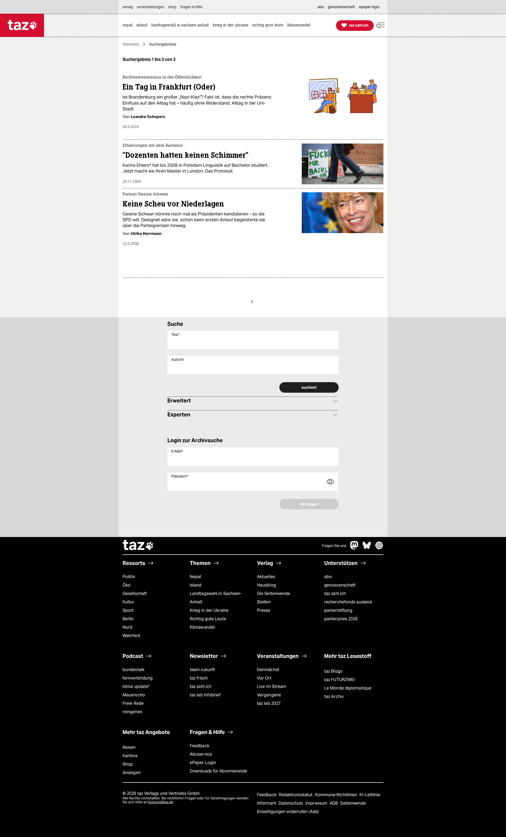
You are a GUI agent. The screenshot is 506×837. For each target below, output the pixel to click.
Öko (126, 585)
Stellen (264, 602)
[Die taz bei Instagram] (379, 548)
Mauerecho (134, 695)
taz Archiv (334, 696)
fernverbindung (138, 678)
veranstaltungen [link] (150, 6)
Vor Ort (264, 678)
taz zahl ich (335, 593)
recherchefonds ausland (348, 602)
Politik (129, 576)
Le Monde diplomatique (347, 688)
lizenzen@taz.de (160, 802)
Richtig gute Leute (208, 619)
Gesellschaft (135, 593)
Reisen (129, 747)
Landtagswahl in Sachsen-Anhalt (215, 598)
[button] (380, 25)
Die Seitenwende (273, 593)
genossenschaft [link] (341, 6)
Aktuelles (266, 576)
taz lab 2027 (269, 703)
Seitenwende (353, 803)
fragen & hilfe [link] (191, 6)
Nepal (195, 576)
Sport (128, 610)
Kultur (128, 602)
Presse (263, 610)
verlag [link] (128, 6)
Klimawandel (202, 627)
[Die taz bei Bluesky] (367, 548)
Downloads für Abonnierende (218, 771)
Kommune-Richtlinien (336, 794)
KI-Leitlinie (369, 794)
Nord (127, 627)
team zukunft (202, 669)
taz (138, 546)
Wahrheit (131, 635)
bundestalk (133, 669)
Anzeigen (132, 772)
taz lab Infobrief (205, 695)
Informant (267, 803)
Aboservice (201, 754)
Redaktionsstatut (296, 794)
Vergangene (269, 695)
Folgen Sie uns (334, 545)
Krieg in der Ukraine (209, 610)
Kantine (130, 756)
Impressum (316, 803)
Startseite (131, 44)
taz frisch (199, 678)
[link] (129, 25)
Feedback (199, 746)
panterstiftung (338, 610)
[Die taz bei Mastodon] (354, 548)
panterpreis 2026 (341, 619)
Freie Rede (133, 703)
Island (196, 585)
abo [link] (321, 6)
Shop (128, 764)
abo (328, 576)
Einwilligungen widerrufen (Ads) (288, 811)
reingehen (132, 712)
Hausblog (266, 585)
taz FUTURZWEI (339, 679)
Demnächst (268, 669)
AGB (334, 803)
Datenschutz (291, 803)
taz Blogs (333, 671)
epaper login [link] (369, 6)
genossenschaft (340, 585)
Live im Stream (271, 686)
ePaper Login (203, 762)
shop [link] (172, 6)
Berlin (128, 619)
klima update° (136, 686)
